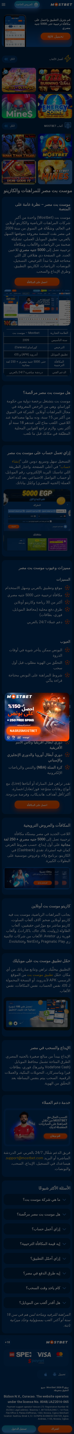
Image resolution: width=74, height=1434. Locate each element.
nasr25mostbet (23, 731)
